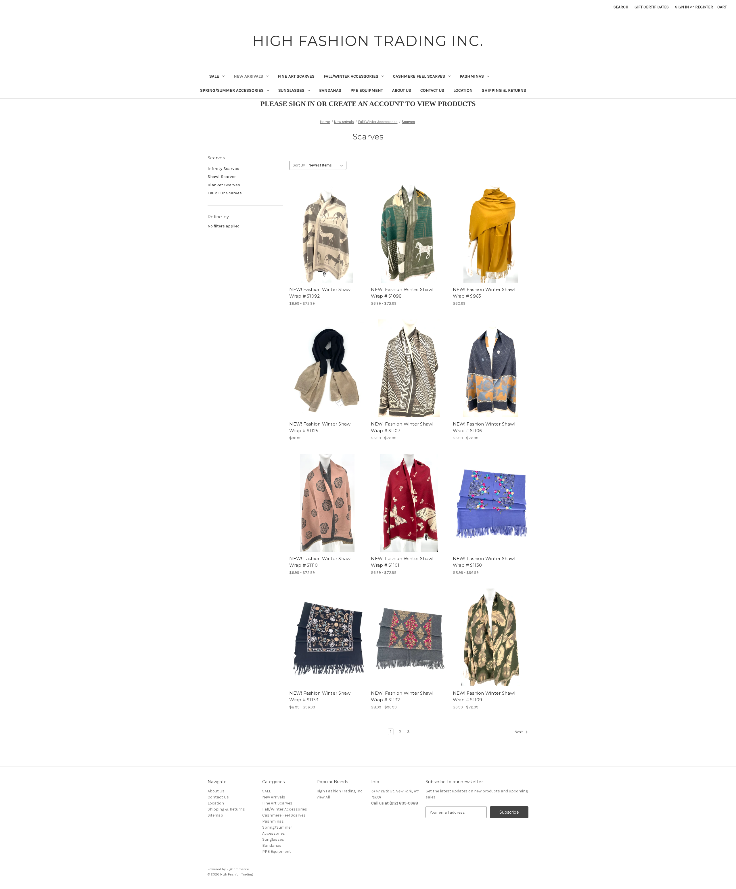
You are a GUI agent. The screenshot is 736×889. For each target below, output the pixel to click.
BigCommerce (238, 869)
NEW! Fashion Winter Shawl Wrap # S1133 (320, 696)
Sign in (682, 7)
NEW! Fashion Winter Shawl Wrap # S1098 (402, 293)
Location (463, 90)
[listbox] (327, 165)
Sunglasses (291, 90)
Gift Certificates (652, 7)
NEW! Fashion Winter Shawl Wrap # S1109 (484, 696)
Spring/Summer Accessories (232, 90)
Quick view (322, 223)
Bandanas (330, 90)
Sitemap (215, 815)
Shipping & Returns (504, 90)
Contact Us (432, 90)
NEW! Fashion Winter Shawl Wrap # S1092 (320, 293)
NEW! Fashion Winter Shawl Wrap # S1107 (402, 427)
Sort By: (299, 165)
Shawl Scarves (222, 176)
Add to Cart (490, 244)
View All (323, 797)
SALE (214, 76)
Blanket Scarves (224, 184)
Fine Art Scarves (296, 76)
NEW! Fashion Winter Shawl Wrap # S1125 (320, 427)
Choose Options (327, 244)
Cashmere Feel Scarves (419, 76)
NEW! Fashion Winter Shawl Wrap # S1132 (402, 696)
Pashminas (472, 76)
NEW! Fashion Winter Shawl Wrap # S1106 (484, 427)
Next (519, 732)
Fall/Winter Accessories (351, 76)
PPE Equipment (366, 90)
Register (704, 7)
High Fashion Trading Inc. (340, 791)
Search (621, 7)
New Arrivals (248, 76)
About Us (401, 90)
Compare (325, 233)
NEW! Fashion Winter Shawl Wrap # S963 (484, 293)
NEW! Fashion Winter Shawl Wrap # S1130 (484, 562)
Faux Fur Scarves (225, 193)
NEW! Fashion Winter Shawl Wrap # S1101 (402, 562)
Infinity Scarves (223, 168)
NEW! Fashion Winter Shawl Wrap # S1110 (320, 562)
